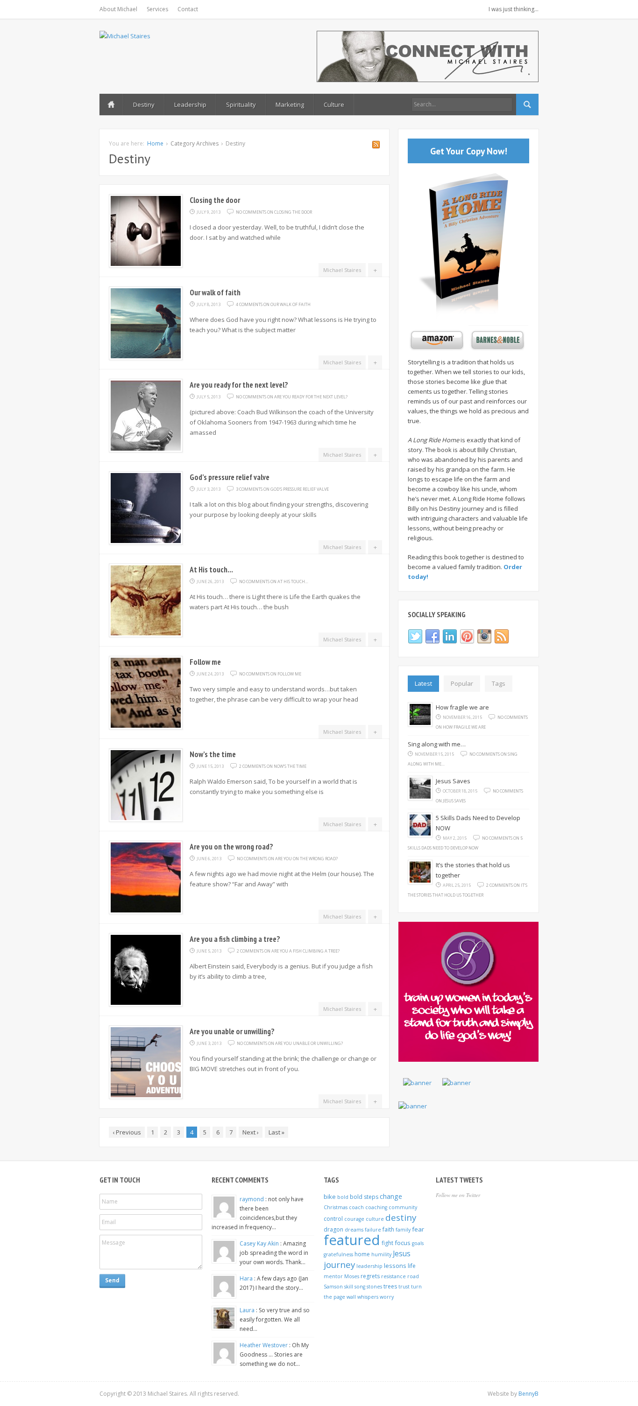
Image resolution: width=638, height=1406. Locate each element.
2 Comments (272, 766)
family (403, 1229)
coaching (376, 1207)
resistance (393, 1276)
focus (403, 1243)
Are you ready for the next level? (239, 385)
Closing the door (215, 200)
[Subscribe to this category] (376, 146)
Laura (248, 1310)
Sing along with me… (437, 744)
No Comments (274, 212)
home (362, 1254)
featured (352, 1240)
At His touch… (211, 569)
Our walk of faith (215, 292)
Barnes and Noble (496, 340)
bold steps (364, 1197)
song (359, 1286)
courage (354, 1219)
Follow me (205, 662)
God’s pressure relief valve (229, 477)
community (403, 1207)
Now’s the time (213, 754)
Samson (333, 1286)
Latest (423, 683)
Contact (187, 9)
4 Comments (273, 304)
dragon (333, 1229)
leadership (369, 1266)
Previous (127, 1132)
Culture (334, 104)
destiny (401, 1217)
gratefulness (338, 1254)
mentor (333, 1276)
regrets (370, 1276)
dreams (354, 1229)
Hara (247, 1278)
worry (387, 1297)
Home (111, 104)
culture (375, 1219)
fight (387, 1243)
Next (250, 1132)
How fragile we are (462, 707)
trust (404, 1286)
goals (418, 1243)
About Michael (118, 9)
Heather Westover (264, 1345)
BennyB (528, 1394)
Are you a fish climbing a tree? (235, 939)
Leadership (190, 104)
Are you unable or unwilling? (232, 1031)
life (412, 1266)
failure (373, 1229)
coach (356, 1207)
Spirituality (241, 104)
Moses (351, 1276)
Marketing (290, 104)
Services (157, 9)
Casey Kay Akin (260, 1243)
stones (374, 1286)
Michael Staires (342, 269)
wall (351, 1297)
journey (339, 1265)
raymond (252, 1199)
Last (276, 1132)
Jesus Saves (453, 781)
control (333, 1219)
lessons (395, 1265)
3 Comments (282, 489)
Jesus (402, 1253)
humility (381, 1254)
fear (418, 1229)
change (391, 1196)
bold (342, 1197)
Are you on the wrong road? (231, 847)
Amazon (436, 340)
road (413, 1276)
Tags (498, 683)
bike (330, 1196)
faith (388, 1229)
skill (348, 1286)
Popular (462, 683)
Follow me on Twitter (458, 1194)
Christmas (335, 1207)
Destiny (144, 104)
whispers (367, 1297)
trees (390, 1286)
